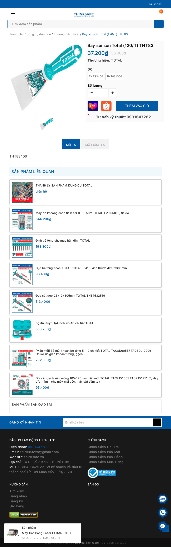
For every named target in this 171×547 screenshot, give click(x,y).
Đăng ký (16, 501)
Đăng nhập (18, 496)
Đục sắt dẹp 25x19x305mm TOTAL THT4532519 (70, 295)
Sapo (122, 542)
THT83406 (96, 76)
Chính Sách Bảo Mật (104, 452)
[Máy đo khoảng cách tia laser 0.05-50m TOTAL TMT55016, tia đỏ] (22, 219)
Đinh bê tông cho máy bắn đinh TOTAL (63, 240)
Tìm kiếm (16, 491)
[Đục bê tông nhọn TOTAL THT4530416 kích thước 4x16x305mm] (22, 274)
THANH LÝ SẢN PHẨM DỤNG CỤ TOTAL (64, 185)
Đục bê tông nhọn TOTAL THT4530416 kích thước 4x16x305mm (81, 268)
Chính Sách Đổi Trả (103, 447)
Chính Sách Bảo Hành (105, 457)
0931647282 (138, 117)
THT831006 (114, 76)
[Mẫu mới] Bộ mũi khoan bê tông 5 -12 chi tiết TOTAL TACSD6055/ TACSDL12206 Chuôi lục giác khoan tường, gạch (93, 352)
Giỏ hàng (16, 506)
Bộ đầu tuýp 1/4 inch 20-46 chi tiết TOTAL (65, 323)
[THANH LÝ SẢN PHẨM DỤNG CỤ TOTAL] (22, 192)
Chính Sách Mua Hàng (105, 462)
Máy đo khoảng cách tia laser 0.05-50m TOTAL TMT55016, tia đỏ (82, 213)
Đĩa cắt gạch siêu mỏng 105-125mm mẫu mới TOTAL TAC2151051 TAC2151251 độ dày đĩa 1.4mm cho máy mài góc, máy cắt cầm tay (97, 379)
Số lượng (95, 85)
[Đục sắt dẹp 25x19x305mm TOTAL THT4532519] (22, 302)
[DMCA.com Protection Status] (23, 514)
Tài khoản (155, 4)
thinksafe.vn (34, 457)
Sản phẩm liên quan (32, 171)
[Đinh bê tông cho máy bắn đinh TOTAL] (22, 247)
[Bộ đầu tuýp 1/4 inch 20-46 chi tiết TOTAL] (22, 329)
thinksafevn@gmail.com (39, 452)
